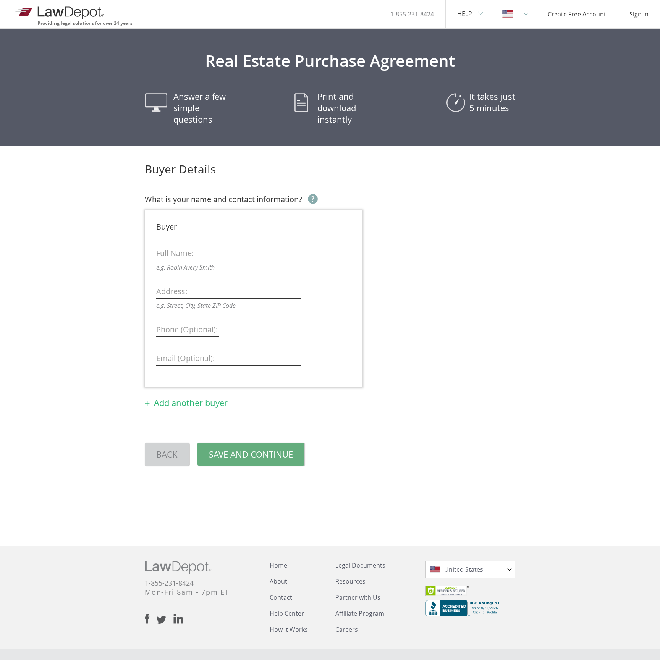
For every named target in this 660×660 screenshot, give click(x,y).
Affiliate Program (359, 613)
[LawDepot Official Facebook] (150, 619)
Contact (281, 597)
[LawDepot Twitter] (164, 620)
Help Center (287, 613)
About (278, 581)
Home (278, 565)
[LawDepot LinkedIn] (178, 619)
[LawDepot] (60, 11)
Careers (346, 629)
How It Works (289, 629)
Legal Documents (360, 565)
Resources (350, 581)
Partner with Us (357, 597)
